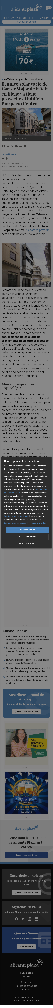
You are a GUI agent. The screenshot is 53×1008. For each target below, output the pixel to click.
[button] (26, 543)
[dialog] (26, 502)
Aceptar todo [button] (27, 529)
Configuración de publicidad (16, 516)
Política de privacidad (36, 523)
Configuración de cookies (15, 523)
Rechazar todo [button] (27, 537)
